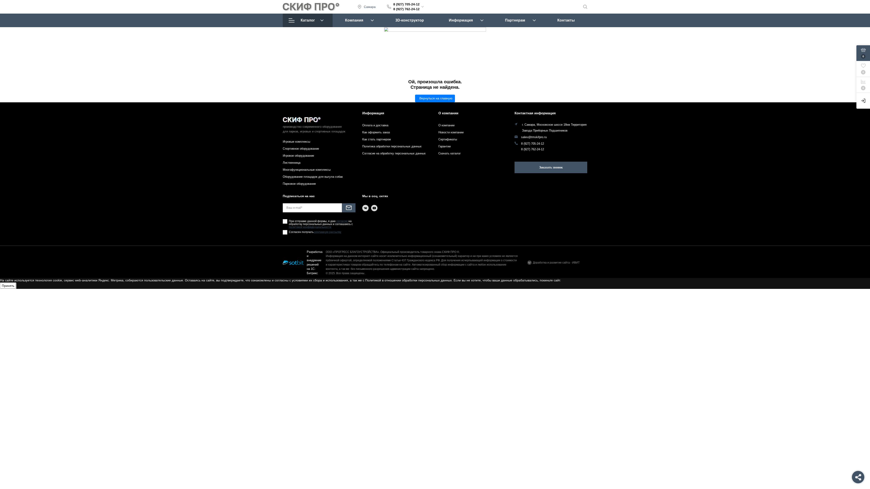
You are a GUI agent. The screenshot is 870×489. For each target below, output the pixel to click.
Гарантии (444, 146)
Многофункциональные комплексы (307, 169)
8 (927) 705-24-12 (406, 4)
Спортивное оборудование (301, 148)
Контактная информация (535, 113)
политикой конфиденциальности (310, 227)
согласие (342, 221)
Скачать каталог (449, 153)
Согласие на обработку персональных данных (394, 153)
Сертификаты (447, 139)
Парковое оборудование (299, 183)
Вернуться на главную (435, 98)
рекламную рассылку (327, 232)
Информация (461, 20)
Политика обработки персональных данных (392, 146)
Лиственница (291, 162)
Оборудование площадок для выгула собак (313, 176)
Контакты (566, 20)
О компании (448, 113)
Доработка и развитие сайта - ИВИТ (556, 262)
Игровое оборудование (298, 155)
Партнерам (515, 20)
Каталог (308, 20)
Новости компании (451, 132)
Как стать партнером (376, 139)
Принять (8, 286)
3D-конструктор (409, 20)
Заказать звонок (551, 167)
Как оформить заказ (376, 132)
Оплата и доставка (375, 125)
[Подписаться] (348, 207)
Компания (354, 20)
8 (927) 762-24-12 (406, 9)
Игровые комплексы (296, 141)
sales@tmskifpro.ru (534, 137)
